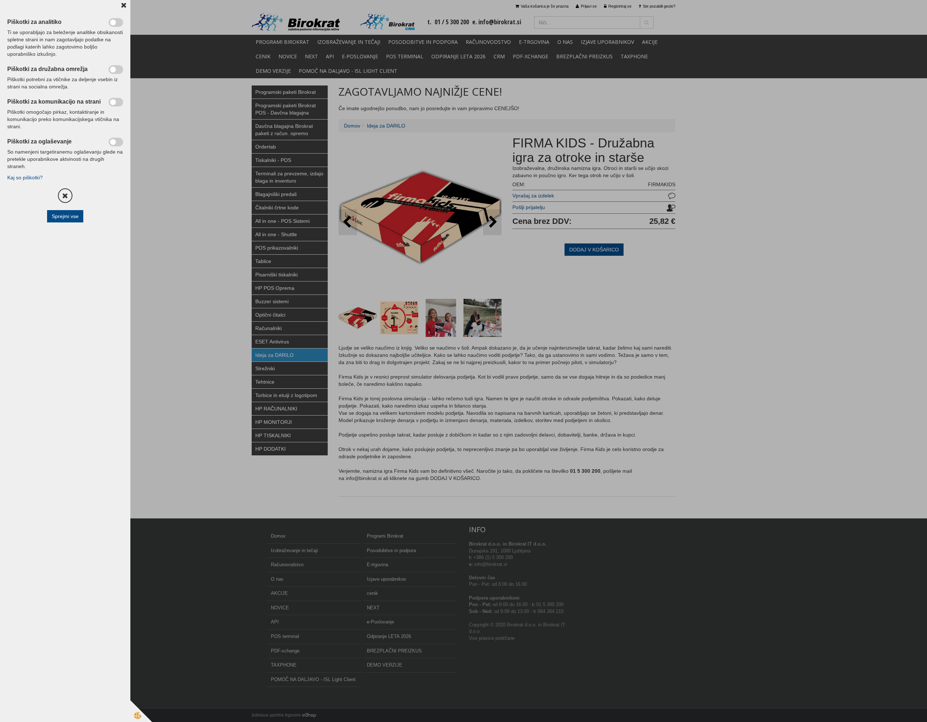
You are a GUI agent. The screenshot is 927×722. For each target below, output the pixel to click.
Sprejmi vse (65, 216)
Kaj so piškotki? (25, 177)
